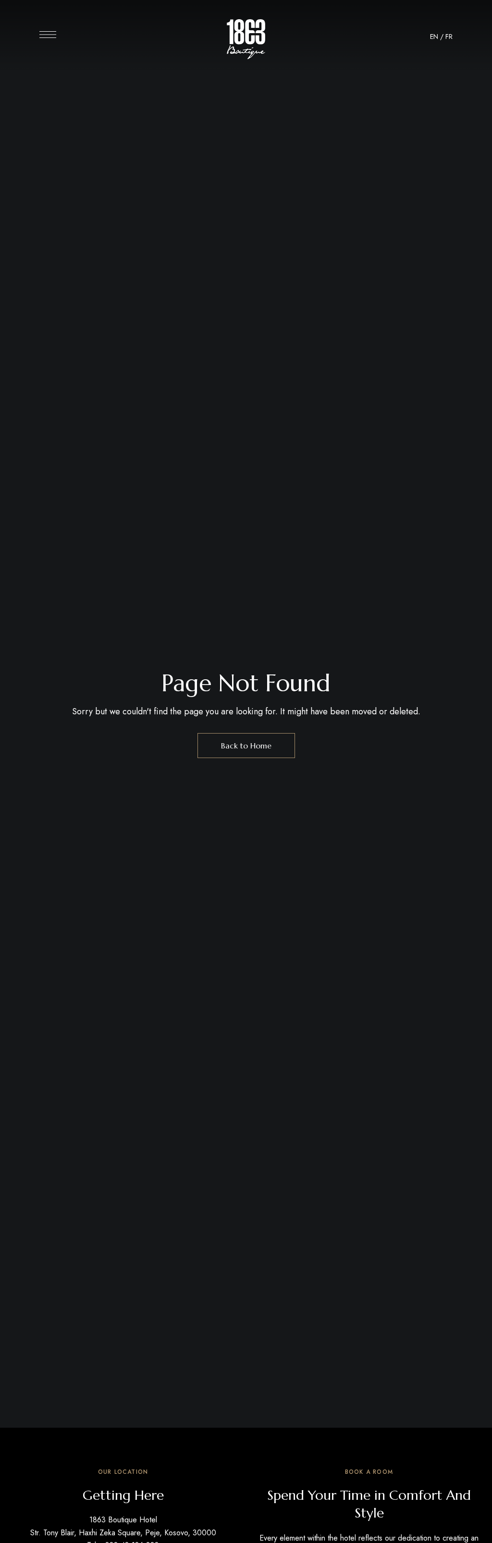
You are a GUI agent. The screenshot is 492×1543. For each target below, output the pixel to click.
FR (449, 36)
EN (434, 36)
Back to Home (246, 745)
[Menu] (47, 35)
